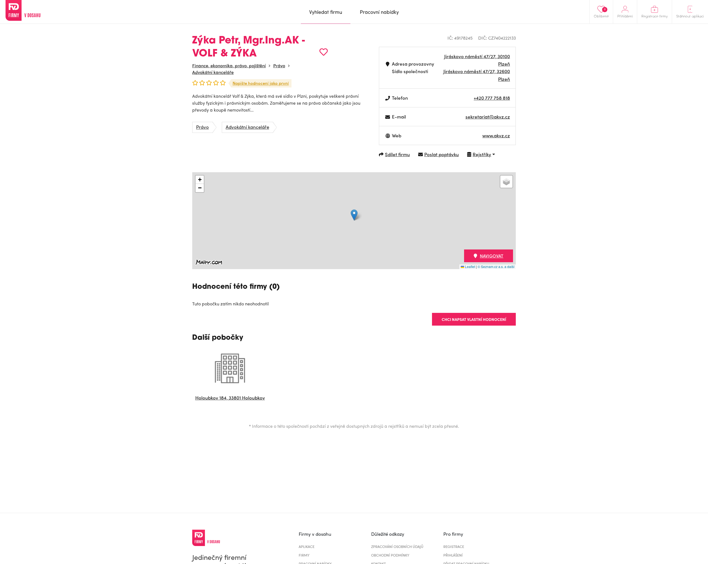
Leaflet (469, 266)
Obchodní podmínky (390, 555)
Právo (279, 65)
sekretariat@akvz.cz (487, 116)
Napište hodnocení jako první (261, 83)
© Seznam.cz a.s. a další (496, 266)
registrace (453, 546)
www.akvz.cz (496, 135)
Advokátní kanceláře (213, 72)
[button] (354, 215)
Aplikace (306, 546)
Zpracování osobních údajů (397, 546)
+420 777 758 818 (492, 97)
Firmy (304, 555)
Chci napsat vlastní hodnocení (474, 319)
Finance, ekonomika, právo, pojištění (229, 65)
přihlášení (453, 555)
